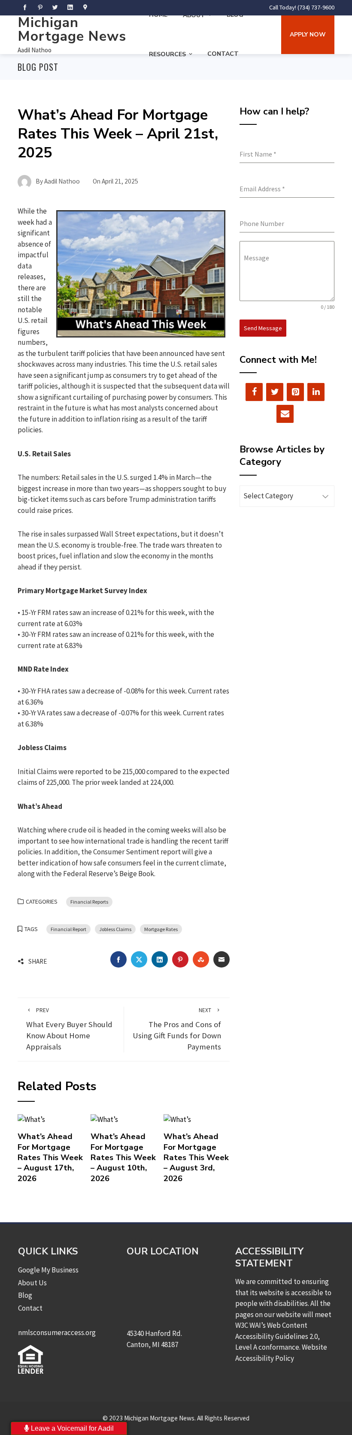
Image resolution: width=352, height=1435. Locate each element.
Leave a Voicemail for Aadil (71, 1428)
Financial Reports (89, 901)
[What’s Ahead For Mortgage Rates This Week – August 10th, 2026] (104, 1119)
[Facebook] (254, 392)
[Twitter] (274, 392)
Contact (223, 54)
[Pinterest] (295, 392)
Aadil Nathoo (35, 50)
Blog (25, 1295)
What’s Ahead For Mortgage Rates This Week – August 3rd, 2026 (196, 1157)
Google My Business (48, 1270)
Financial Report (68, 929)
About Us (32, 1282)
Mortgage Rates (161, 929)
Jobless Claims (115, 929)
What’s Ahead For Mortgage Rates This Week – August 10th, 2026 (123, 1157)
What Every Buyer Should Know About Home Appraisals (69, 1029)
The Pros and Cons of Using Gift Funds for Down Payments (177, 1029)
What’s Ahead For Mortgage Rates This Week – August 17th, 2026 (50, 1157)
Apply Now (308, 34)
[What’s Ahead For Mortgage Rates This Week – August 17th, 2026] (31, 1119)
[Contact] (285, 414)
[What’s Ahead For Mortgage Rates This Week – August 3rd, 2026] (177, 1119)
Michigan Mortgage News (72, 29)
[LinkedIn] (316, 392)
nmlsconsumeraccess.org (57, 1332)
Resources (167, 54)
